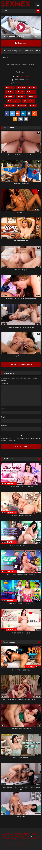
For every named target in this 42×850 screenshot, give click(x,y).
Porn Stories (29, 101)
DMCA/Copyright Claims (16, 845)
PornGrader (21, 839)
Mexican (32, 96)
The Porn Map (11, 839)
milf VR (4, 834)
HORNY (21, 96)
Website (4, 425)
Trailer (23, 68)
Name (3, 409)
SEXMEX (11, 87)
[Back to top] (36, 844)
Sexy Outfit (10, 105)
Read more (20, 72)
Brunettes (32, 92)
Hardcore (10, 96)
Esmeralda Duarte (24, 83)
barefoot (22, 87)
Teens (34, 105)
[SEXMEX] (17, 4)
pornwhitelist (14, 836)
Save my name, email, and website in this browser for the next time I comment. (20, 440)
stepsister (23, 105)
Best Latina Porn (32, 839)
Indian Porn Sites (25, 836)
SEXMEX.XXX (24, 77)
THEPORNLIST (20, 834)
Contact (31, 845)
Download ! (22, 43)
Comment (4, 384)
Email (3, 417)
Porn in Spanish (15, 101)
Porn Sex (11, 834)
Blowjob (20, 92)
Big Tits (10, 92)
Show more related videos (21, 364)
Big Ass (33, 87)
